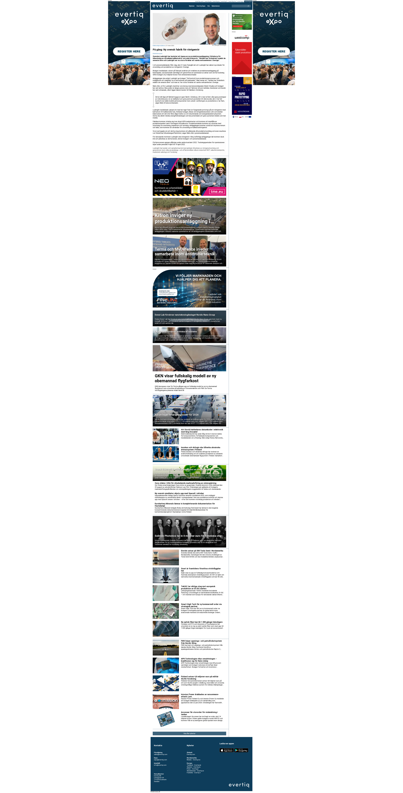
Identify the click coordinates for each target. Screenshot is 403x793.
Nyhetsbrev (216, 6)
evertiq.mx (232, 1)
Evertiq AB (163, 6)
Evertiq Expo (201, 6)
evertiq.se (248, 1)
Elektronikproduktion (159, 45)
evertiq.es (216, 1)
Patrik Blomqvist (157, 53)
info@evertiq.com (160, 765)
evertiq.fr (224, 1)
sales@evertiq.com (160, 754)
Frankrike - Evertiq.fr (194, 773)
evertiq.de (208, 1)
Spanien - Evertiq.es (193, 767)
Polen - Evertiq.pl (192, 769)
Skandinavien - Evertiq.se (195, 771)
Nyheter (192, 6)
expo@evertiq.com (160, 760)
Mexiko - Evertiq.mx (193, 760)
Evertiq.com (191, 754)
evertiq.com (199, 1)
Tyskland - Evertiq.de (194, 765)
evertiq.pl (240, 1)
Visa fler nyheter (189, 733)
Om (208, 6)
